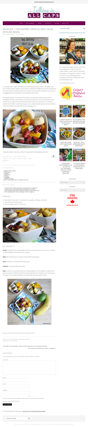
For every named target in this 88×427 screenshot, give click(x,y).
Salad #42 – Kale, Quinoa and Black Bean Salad (79, 144)
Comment (5, 360)
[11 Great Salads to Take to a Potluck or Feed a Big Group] (65, 117)
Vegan (23, 339)
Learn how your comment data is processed (33, 411)
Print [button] (53, 157)
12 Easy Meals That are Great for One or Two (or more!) (79, 121)
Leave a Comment (20, 34)
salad (12, 340)
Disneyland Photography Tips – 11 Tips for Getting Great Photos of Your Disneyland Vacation (65, 168)
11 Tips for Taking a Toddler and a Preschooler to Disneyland (79, 166)
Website (5, 390)
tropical (15, 340)
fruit (10, 340)
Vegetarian (27, 339)
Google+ (36, 2)
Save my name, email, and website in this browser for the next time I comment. (23, 398)
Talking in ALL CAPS (44, 12)
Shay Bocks (39, 424)
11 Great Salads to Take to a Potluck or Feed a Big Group (66, 122)
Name (5, 377)
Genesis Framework (55, 424)
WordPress (71, 424)
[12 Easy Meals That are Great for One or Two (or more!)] (79, 117)
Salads (20, 339)
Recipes (16, 339)
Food (14, 339)
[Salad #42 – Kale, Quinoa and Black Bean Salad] (79, 139)
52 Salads (10, 339)
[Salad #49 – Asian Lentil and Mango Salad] (65, 139)
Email (4, 384)
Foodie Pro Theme (29, 424)
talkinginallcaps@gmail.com (46, 2)
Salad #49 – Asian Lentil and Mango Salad (66, 144)
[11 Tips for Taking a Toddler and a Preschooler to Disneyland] (79, 160)
